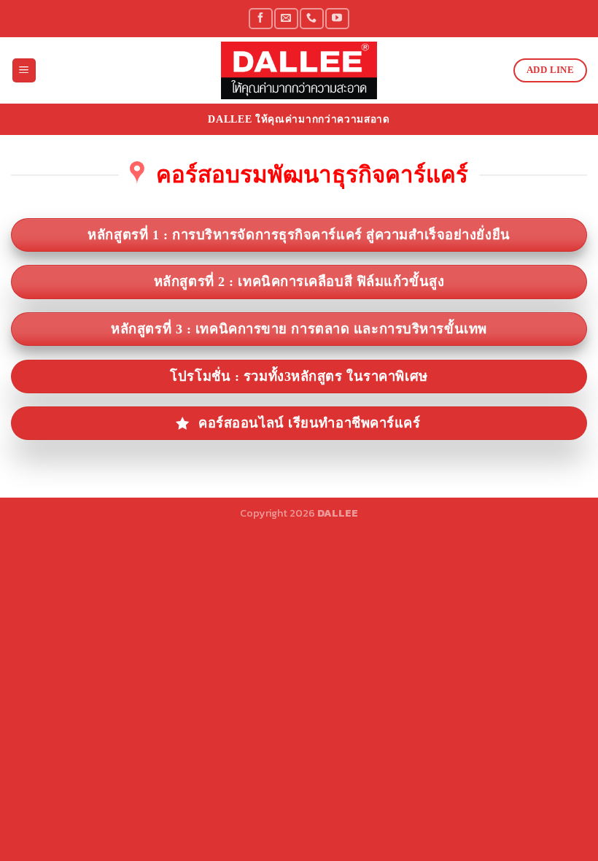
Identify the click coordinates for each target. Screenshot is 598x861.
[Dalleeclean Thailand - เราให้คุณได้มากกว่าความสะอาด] (299, 70)
